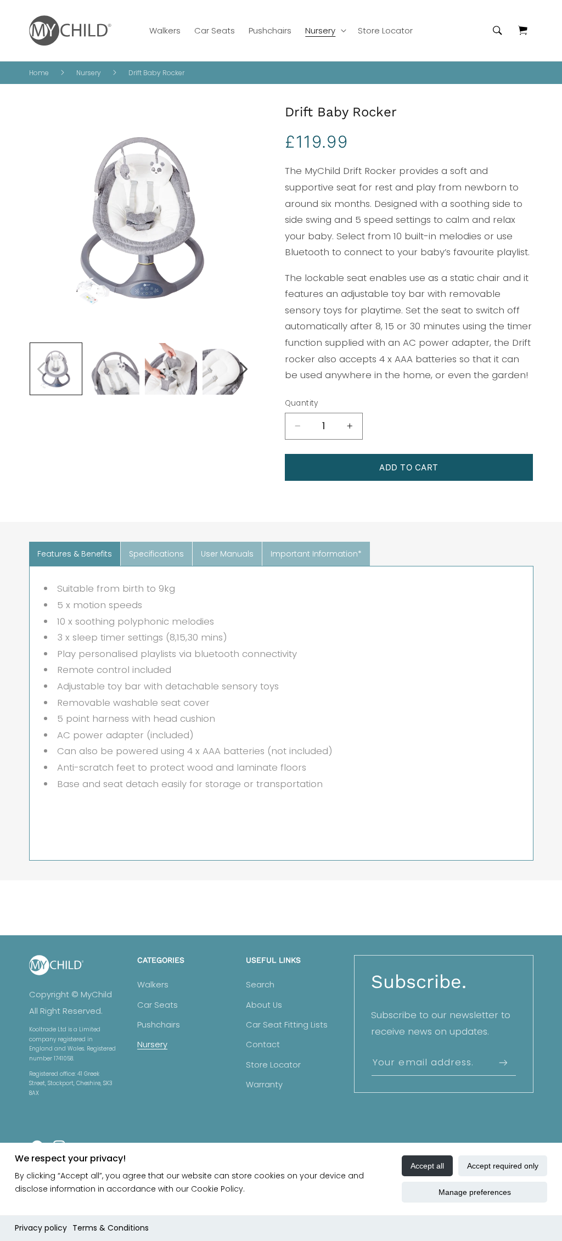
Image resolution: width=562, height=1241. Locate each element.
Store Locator (273, 1064)
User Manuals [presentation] (227, 553)
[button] (325, 30)
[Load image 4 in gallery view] (228, 369)
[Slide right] (244, 369)
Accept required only (502, 1165)
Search (260, 984)
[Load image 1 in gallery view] (56, 369)
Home (39, 72)
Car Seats (157, 1004)
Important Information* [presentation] (316, 553)
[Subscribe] (502, 1062)
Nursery (88, 72)
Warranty (264, 1084)
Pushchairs (158, 1024)
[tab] (74, 554)
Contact (263, 1044)
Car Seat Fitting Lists (287, 1024)
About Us (264, 1004)
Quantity (301, 403)
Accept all (427, 1165)
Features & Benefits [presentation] (74, 553)
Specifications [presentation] (156, 553)
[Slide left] (41, 369)
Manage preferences (475, 1192)
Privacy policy (41, 1227)
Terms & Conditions (110, 1227)
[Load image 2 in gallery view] (113, 369)
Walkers (152, 984)
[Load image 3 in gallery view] (170, 369)
